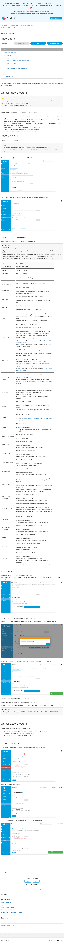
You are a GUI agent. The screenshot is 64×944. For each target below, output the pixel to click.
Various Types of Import (7, 910)
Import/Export (12, 27)
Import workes (8, 55)
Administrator (4, 27)
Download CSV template (14, 58)
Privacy (20, 935)
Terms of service (12, 935)
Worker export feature (10, 74)
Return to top (5, 894)
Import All (38, 127)
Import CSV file (11, 63)
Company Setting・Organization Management (22, 25)
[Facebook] (1, 872)
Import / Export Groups (7, 907)
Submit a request (38, 889)
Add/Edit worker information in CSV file (18, 60)
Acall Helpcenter (5, 25)
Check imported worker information (17, 68)
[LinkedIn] (6, 872)
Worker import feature (10, 52)
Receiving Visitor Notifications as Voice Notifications (38, 564)
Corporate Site (28, 935)
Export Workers (31, 147)
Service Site (3, 935)
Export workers (8, 76)
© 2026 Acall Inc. (5, 940)
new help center (44, 13)
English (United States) (55, 940)
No (36, 881)
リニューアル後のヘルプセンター (42, 5)
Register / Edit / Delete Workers (9, 905)
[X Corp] (4, 872)
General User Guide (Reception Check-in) (12, 912)
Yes (28, 881)
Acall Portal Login (55, 18)
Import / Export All (25, 105)
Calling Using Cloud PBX (30, 381)
